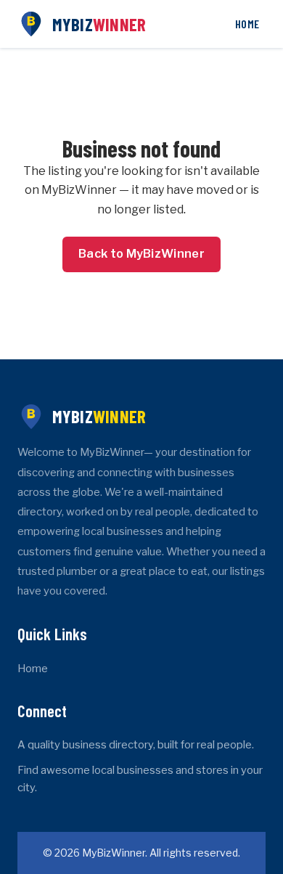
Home (247, 23)
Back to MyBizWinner (141, 254)
